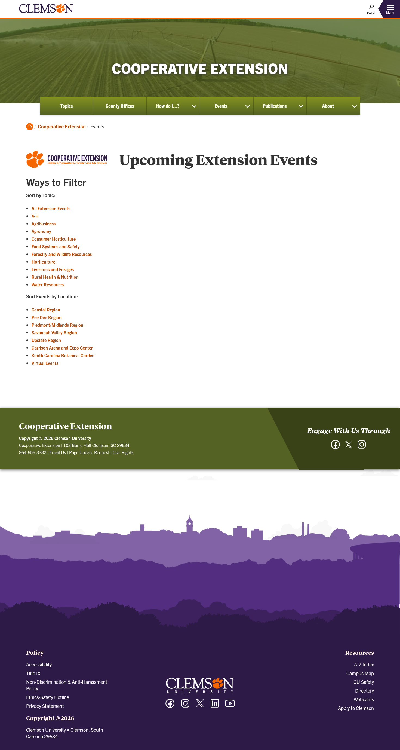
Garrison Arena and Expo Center (62, 347)
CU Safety (363, 682)
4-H (35, 216)
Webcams (364, 699)
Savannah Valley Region (54, 332)
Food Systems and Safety (56, 246)
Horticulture (43, 261)
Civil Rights (123, 452)
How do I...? (167, 105)
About (328, 105)
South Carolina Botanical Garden (63, 355)
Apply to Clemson (356, 708)
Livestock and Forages (53, 269)
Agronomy (41, 231)
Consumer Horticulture (54, 238)
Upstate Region (46, 340)
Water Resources (48, 284)
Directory (364, 690)
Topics (66, 105)
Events (221, 105)
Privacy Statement (45, 706)
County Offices (120, 105)
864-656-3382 (32, 452)
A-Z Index (364, 664)
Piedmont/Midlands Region (57, 324)
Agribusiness (44, 223)
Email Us (58, 452)
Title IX (33, 673)
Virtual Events (45, 363)
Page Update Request (89, 452)
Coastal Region (46, 309)
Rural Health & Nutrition (55, 277)
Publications (275, 105)
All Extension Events (51, 208)
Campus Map (360, 673)
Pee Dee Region (46, 317)
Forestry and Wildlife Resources (62, 254)
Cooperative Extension (62, 126)
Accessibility (39, 664)
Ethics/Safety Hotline (47, 697)
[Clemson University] (46, 13)
